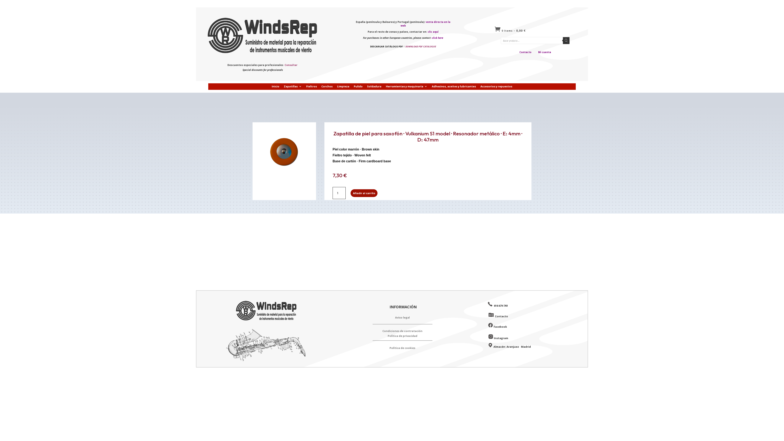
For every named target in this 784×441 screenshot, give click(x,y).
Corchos (327, 86)
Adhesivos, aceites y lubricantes (454, 86)
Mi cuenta (544, 52)
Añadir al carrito (364, 193)
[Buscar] (566, 40)
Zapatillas (291, 86)
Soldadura (374, 86)
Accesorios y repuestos (496, 86)
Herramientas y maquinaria (404, 86)
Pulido (358, 86)
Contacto (525, 52)
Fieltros (311, 86)
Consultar (291, 65)
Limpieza (343, 86)
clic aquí (433, 31)
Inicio (275, 86)
